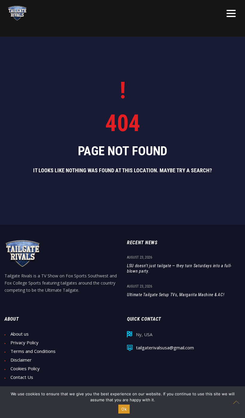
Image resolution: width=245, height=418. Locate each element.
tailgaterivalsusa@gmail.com (165, 348)
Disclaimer (21, 360)
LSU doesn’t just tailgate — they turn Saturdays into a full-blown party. (179, 268)
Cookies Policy (25, 368)
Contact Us (21, 377)
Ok (124, 409)
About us (19, 334)
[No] (238, 402)
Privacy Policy (24, 342)
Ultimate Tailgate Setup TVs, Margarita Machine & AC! (175, 294)
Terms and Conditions (33, 351)
